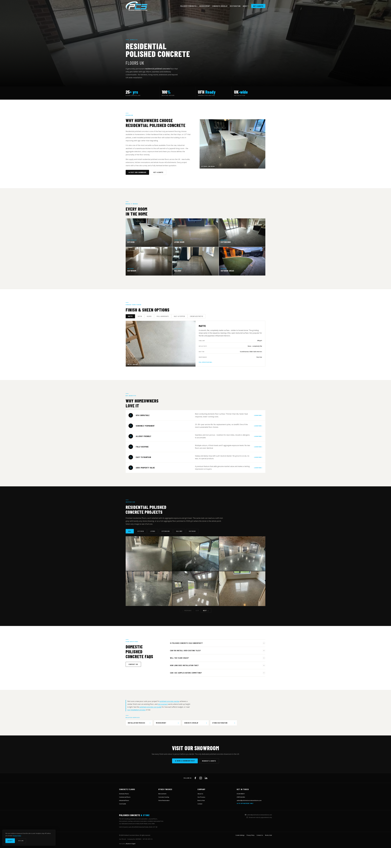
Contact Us (133, 664)
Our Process (201, 797)
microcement (163, 704)
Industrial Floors (124, 800)
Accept (10, 840)
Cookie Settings (240, 835)
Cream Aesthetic (196, 316)
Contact (200, 804)
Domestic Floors (124, 794)
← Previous (186, 610)
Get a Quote (258, 6)
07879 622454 (241, 797)
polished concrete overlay (169, 701)
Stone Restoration (219, 723)
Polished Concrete (188, 6)
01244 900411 (241, 794)
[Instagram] (200, 778)
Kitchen (141, 531)
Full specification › (206, 362)
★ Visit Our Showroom (137, 172)
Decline (21, 840)
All (129, 531)
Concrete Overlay (220, 6)
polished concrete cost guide (150, 707)
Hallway (179, 531)
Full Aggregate (163, 316)
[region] (195, 571)
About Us (200, 794)
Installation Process (136, 723)
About (246, 6)
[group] (195, 93)
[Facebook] (195, 778)
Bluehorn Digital (130, 844)
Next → (206, 610)
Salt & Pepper (179, 316)
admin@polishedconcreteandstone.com (249, 800)
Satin (140, 316)
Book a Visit (201, 800)
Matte (130, 316)
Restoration (235, 6)
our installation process (136, 710)
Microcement (204, 6)
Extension (166, 531)
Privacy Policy (250, 835)
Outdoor (192, 531)
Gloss (149, 316)
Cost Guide (122, 804)
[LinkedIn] (206, 778)
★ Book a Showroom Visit (185, 761)
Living (152, 531)
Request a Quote (209, 761)
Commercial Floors (124, 797)
